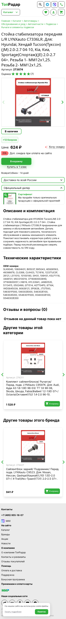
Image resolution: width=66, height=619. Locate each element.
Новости (5, 543)
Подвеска (51, 24)
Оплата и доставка (11, 570)
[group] (33, 102)
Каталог (17, 20)
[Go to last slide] (2, 374)
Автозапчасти (35, 24)
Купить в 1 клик (17, 166)
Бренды (5, 534)
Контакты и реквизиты (13, 557)
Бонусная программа (13, 579)
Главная (5, 20)
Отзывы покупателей (13, 561)
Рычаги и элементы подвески (17, 27)
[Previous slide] (3, 102)
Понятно (41, 611)
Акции (4, 539)
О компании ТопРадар (13, 552)
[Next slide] (62, 102)
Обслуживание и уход (13, 24)
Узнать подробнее (13, 611)
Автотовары (30, 20)
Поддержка (7, 575)
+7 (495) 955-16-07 (12, 515)
